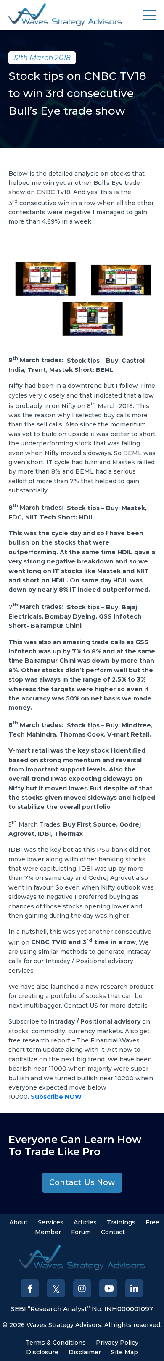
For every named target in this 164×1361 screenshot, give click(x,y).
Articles (85, 1222)
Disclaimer (85, 1352)
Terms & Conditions (56, 1342)
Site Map (124, 1352)
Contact (113, 1232)
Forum (81, 1232)
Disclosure (42, 1352)
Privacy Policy (117, 1342)
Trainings (121, 1222)
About (18, 1222)
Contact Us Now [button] (82, 1182)
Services (50, 1222)
